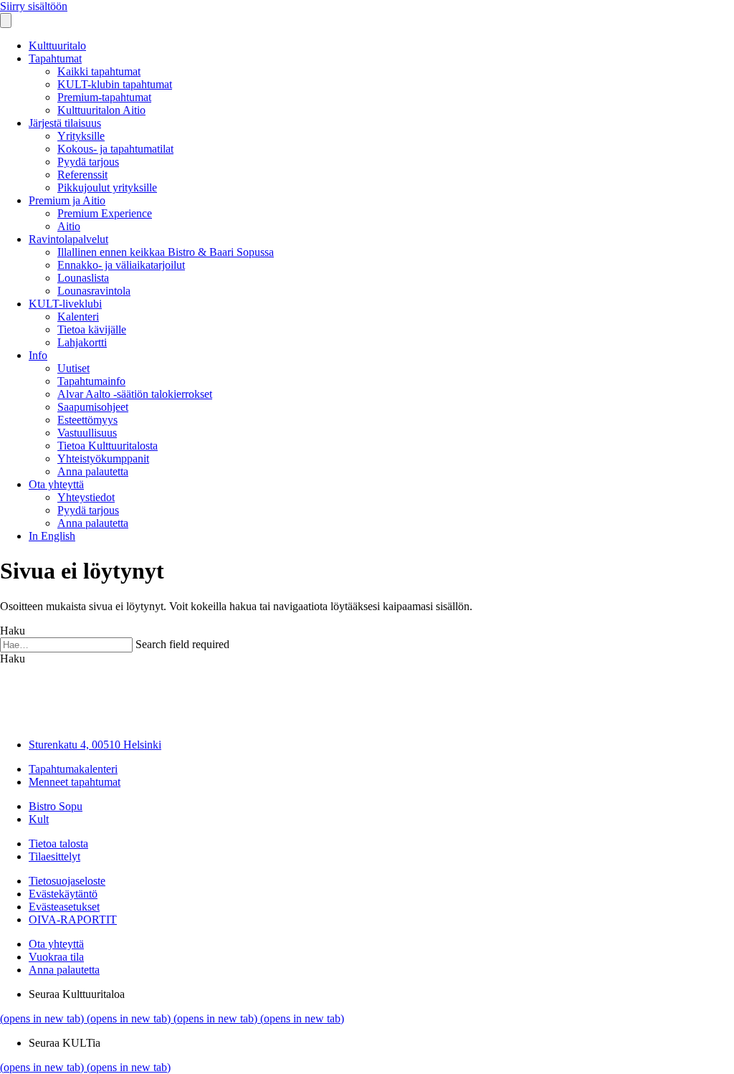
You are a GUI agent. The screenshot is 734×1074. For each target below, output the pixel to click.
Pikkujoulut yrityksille (107, 187)
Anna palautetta (92, 471)
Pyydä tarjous (88, 162)
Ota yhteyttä (56, 484)
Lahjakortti (82, 342)
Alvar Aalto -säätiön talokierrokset (134, 394)
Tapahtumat (55, 58)
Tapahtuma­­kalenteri (73, 769)
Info (38, 355)
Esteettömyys (87, 420)
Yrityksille (81, 136)
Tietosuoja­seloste (67, 881)
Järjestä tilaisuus (65, 123)
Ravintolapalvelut (68, 239)
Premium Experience (104, 213)
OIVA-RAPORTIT (73, 919)
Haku (12, 630)
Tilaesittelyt (54, 856)
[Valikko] (5, 20)
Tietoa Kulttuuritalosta (107, 445)
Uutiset (73, 368)
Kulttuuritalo (57, 45)
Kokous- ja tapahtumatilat (115, 149)
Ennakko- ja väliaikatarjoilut (121, 265)
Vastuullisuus (87, 433)
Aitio (68, 226)
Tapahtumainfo (91, 381)
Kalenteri (78, 316)
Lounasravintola (93, 291)
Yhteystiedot (86, 497)
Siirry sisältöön (33, 6)
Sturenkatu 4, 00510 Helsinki (95, 744)
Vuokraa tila (56, 957)
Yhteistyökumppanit (103, 458)
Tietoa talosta (58, 843)
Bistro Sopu (55, 806)
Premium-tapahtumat (104, 97)
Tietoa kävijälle (91, 329)
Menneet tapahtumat (74, 782)
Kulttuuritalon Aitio (101, 110)
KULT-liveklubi (65, 304)
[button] (12, 658)
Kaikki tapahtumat (98, 71)
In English (52, 536)
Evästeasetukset (64, 906)
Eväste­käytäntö (63, 894)
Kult (39, 819)
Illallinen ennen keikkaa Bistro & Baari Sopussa (165, 252)
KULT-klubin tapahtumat (114, 84)
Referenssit (82, 174)
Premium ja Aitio (67, 200)
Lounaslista (83, 278)
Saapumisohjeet (92, 407)
